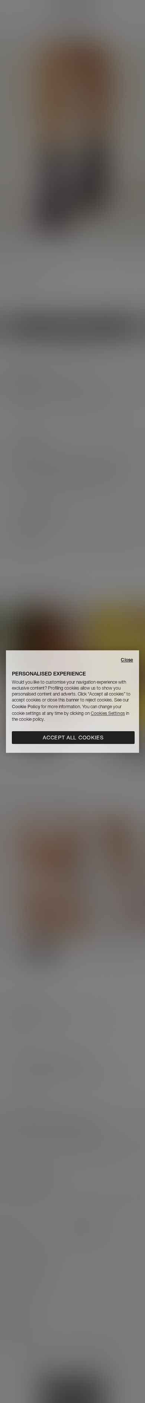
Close (127, 660)
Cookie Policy (26, 706)
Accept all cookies (73, 737)
